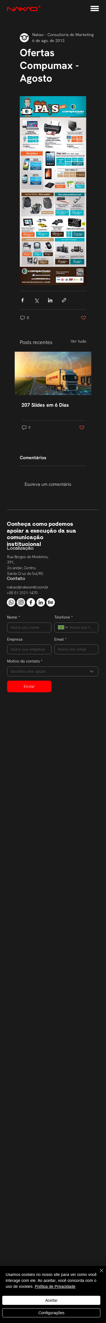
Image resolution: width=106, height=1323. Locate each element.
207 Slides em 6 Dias (45, 405)
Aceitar (51, 1300)
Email (60, 639)
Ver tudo (78, 341)
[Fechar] (98, 1274)
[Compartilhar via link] (64, 300)
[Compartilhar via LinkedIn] (50, 300)
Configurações (51, 1313)
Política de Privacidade (55, 1286)
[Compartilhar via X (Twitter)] (36, 300)
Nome (13, 617)
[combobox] (52, 671)
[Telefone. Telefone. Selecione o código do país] (63, 627)
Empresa (15, 639)
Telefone (63, 617)
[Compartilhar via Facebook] (22, 300)
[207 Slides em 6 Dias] (53, 373)
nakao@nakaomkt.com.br (27, 587)
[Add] (11, 602)
